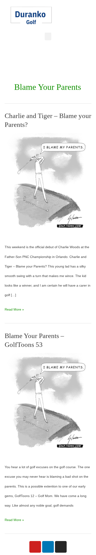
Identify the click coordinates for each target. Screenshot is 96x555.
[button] (48, 36)
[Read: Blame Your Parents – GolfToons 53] (48, 405)
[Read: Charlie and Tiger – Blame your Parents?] (48, 185)
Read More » (14, 308)
